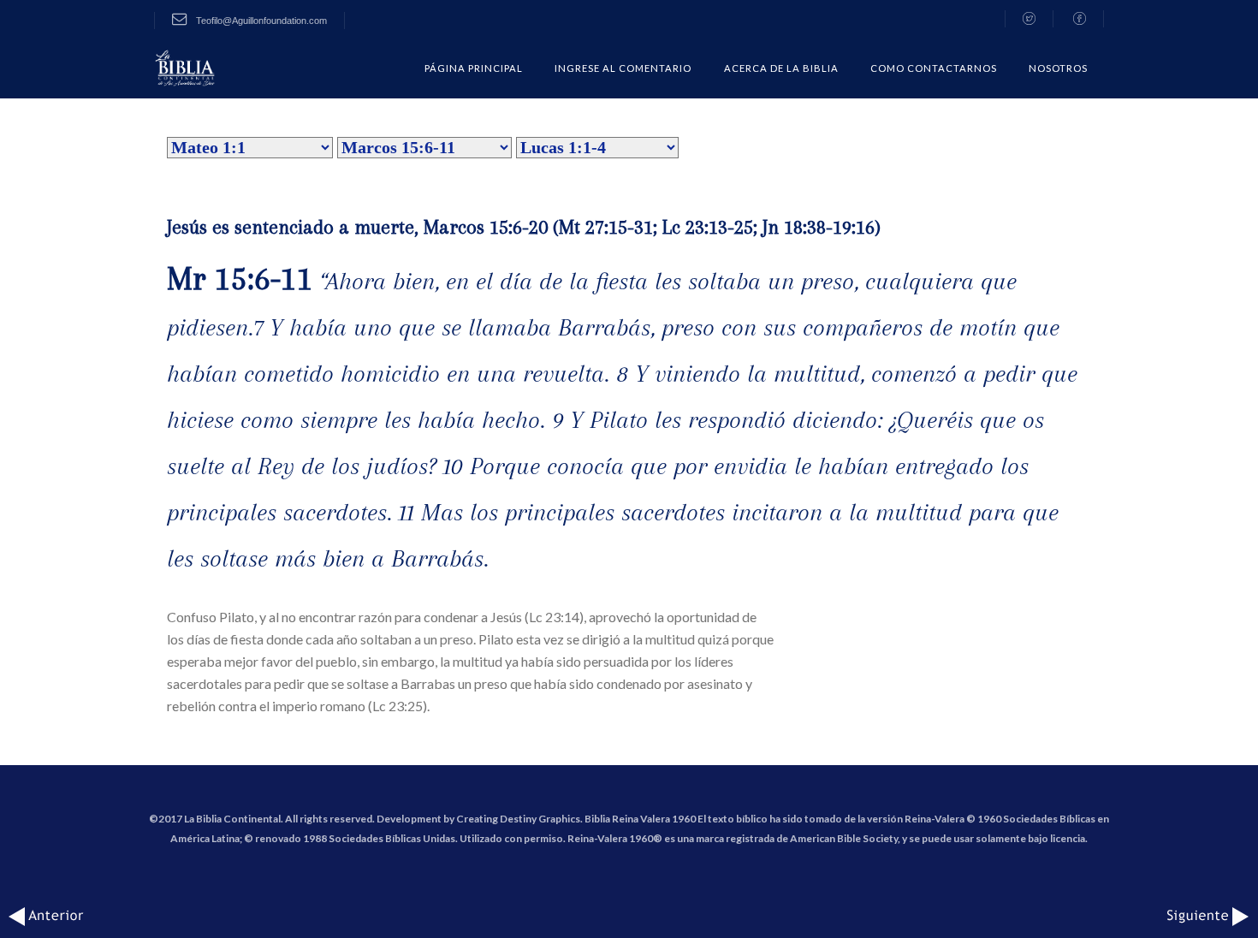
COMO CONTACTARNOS (933, 68)
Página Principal (473, 68)
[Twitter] (1029, 18)
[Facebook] (1080, 18)
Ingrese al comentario (623, 68)
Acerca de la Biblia (781, 68)
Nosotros (1058, 68)
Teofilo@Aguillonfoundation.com (260, 20)
